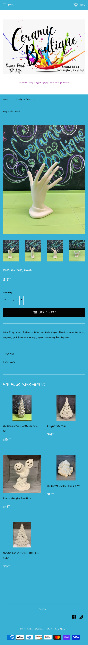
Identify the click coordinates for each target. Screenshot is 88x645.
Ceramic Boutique (35, 629)
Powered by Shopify (56, 629)
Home (5, 99)
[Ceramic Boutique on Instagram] (81, 617)
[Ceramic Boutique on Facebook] (74, 617)
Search (42, 609)
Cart (82, 5)
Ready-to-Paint (23, 99)
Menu (11, 5)
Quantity (7, 292)
